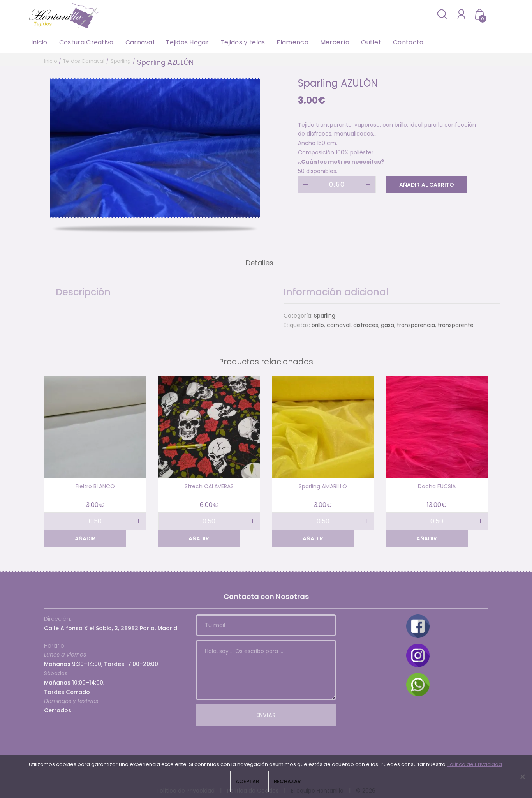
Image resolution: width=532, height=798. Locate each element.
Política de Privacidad (474, 764)
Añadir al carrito (426, 185)
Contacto (408, 42)
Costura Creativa (86, 42)
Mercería (334, 42)
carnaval (339, 325)
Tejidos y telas (242, 42)
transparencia (416, 325)
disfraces (365, 325)
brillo (318, 325)
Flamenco (292, 42)
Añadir (85, 538)
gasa (387, 325)
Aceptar (247, 781)
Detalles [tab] (259, 263)
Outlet (371, 42)
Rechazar (287, 781)
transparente (456, 325)
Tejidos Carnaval (83, 61)
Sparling (121, 61)
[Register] (461, 14)
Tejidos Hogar (187, 42)
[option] (155, 148)
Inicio (39, 42)
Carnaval (139, 42)
